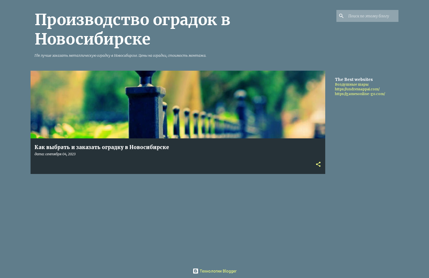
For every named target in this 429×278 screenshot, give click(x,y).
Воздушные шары (352, 84)
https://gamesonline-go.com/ (360, 94)
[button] (318, 164)
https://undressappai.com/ (357, 89)
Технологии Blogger (218, 271)
